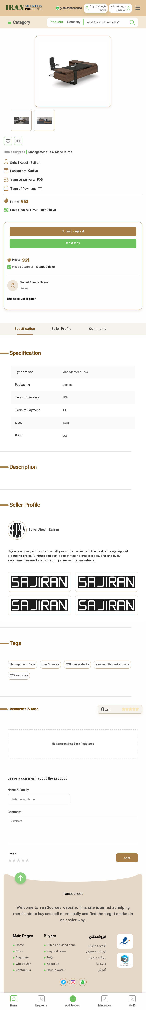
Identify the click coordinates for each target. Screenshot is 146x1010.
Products (56, 22)
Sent (127, 858)
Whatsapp (73, 243)
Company (73, 22)
